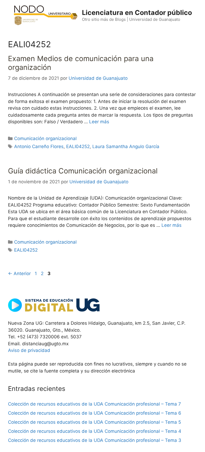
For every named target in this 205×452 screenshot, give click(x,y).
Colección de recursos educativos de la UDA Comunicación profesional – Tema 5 (94, 422)
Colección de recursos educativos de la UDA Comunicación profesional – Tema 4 (94, 431)
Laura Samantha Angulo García (125, 146)
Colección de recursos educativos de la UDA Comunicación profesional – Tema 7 (94, 404)
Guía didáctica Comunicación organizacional (82, 170)
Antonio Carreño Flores (39, 146)
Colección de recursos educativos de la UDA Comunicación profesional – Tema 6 (94, 413)
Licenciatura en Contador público (137, 13)
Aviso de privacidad (29, 350)
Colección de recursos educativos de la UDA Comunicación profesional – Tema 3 (94, 440)
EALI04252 (78, 146)
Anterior (19, 273)
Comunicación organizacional (45, 138)
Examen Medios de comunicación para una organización (80, 63)
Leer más (99, 121)
